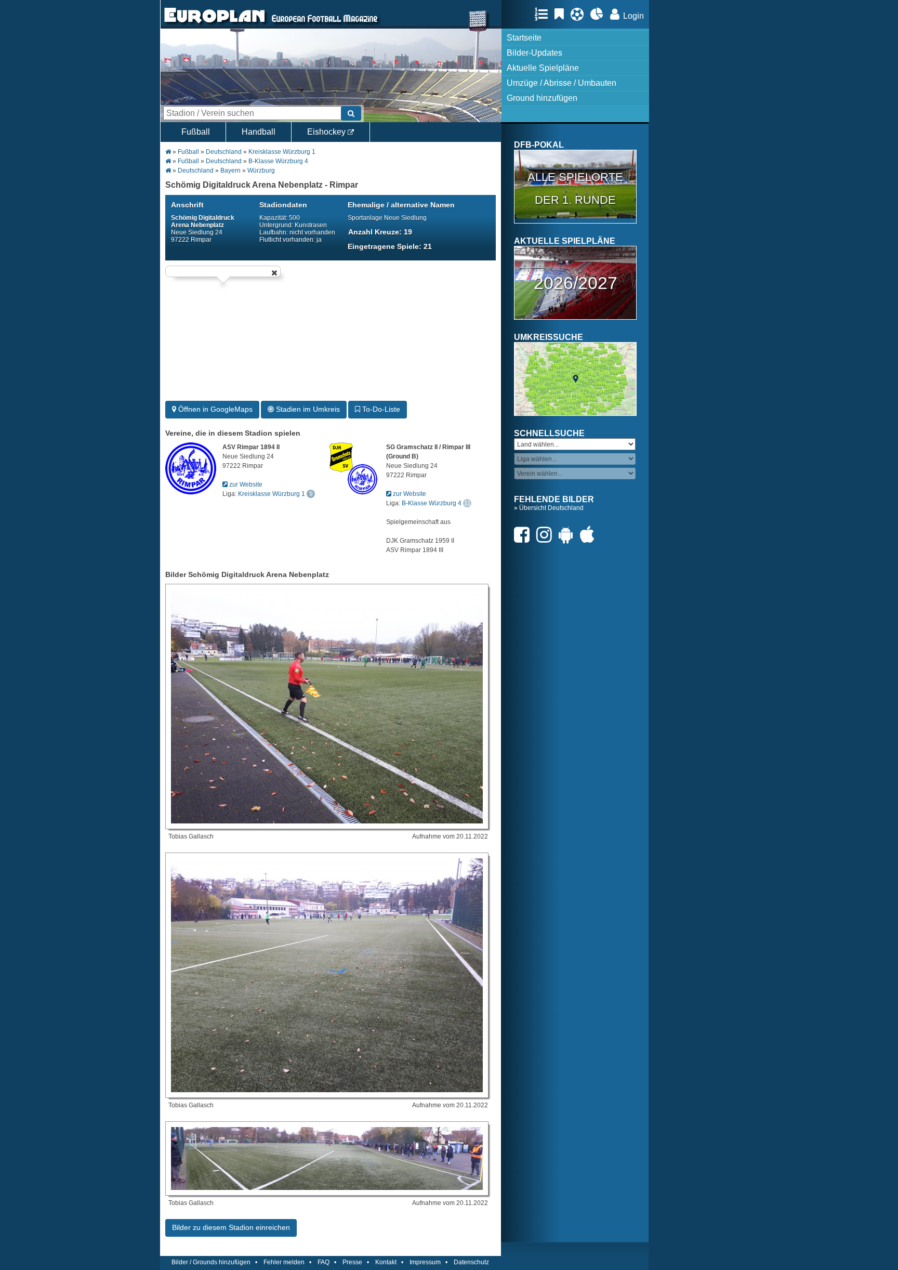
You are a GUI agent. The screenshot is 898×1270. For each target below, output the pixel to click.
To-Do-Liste (380, 409)
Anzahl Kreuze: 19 (380, 232)
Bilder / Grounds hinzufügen (210, 1262)
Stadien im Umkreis (307, 409)
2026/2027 (575, 283)
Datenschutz (471, 1262)
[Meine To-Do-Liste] (561, 14)
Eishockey (327, 131)
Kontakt (386, 1262)
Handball (258, 131)
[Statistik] (599, 14)
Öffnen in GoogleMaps (214, 409)
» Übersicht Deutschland (549, 508)
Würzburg (261, 170)
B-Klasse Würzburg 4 (278, 161)
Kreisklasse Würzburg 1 (281, 151)
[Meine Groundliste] (544, 14)
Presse (352, 1262)
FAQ (323, 1262)
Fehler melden (284, 1262)
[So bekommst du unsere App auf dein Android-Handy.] (568, 535)
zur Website (245, 484)
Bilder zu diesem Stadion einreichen (231, 1227)
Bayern (230, 170)
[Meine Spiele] (580, 14)
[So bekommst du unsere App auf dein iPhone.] (590, 535)
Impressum (425, 1262)
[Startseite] (215, 24)
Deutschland (224, 151)
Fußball (195, 131)
